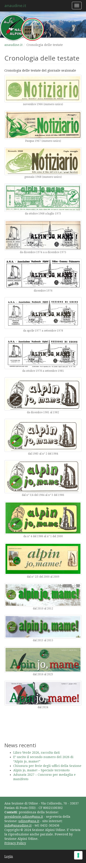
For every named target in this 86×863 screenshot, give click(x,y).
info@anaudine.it (18, 825)
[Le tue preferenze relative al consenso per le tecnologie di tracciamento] (78, 855)
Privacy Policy (15, 843)
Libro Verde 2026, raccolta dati (36, 752)
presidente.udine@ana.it (23, 816)
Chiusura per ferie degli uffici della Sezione (47, 766)
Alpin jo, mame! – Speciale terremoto (41, 770)
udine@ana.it (28, 821)
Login (8, 856)
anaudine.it (15, 5)
